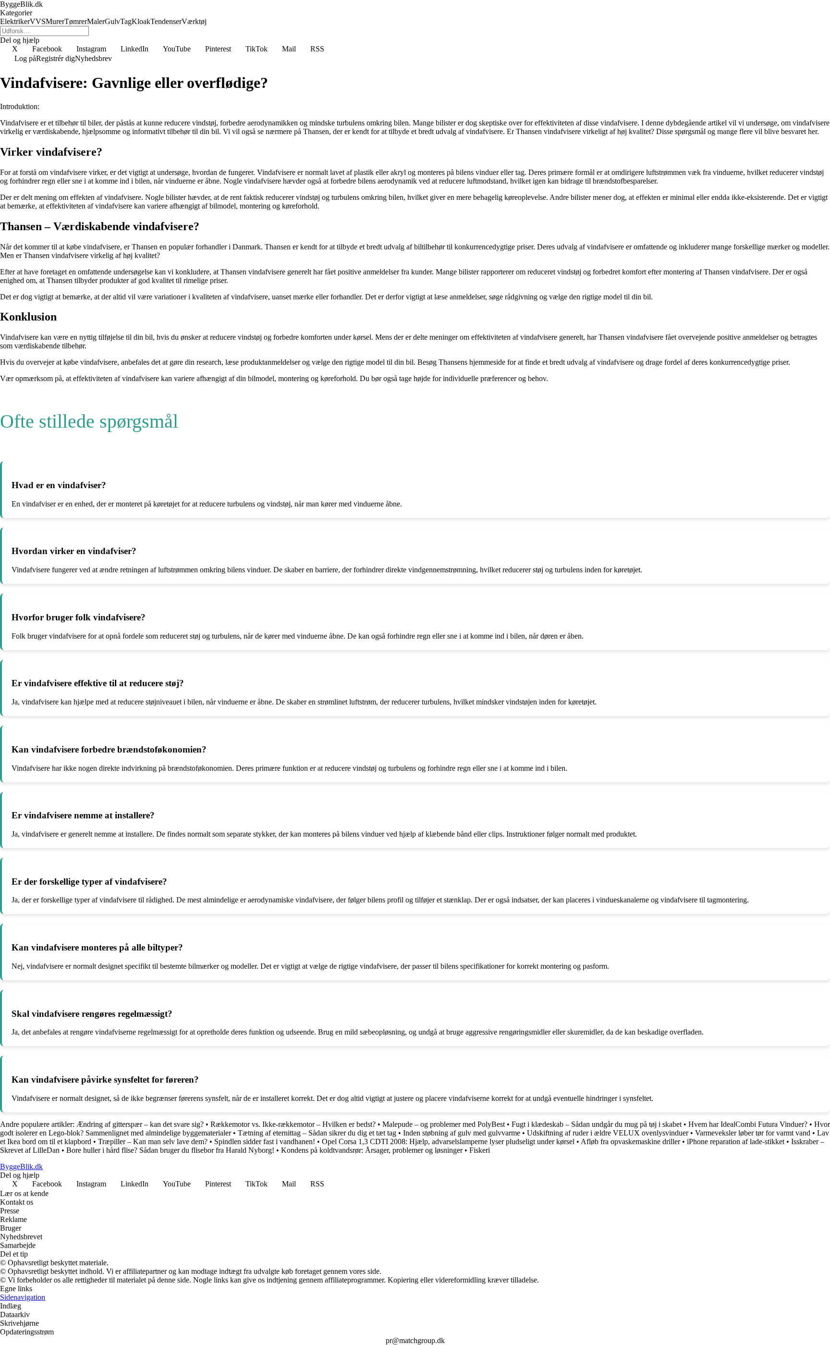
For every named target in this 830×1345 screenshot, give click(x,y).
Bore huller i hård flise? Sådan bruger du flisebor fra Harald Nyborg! (170, 1150)
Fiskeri (479, 1150)
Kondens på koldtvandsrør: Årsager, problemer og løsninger (372, 1150)
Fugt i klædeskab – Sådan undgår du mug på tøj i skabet (597, 1124)
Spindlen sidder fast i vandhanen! (264, 1141)
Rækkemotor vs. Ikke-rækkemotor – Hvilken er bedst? (293, 1124)
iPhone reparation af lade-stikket (735, 1141)
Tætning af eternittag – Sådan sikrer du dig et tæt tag (317, 1133)
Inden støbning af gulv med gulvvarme (461, 1133)
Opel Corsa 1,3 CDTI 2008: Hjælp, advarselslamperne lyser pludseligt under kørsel (448, 1141)
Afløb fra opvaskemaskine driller (630, 1141)
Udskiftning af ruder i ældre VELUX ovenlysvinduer (607, 1133)
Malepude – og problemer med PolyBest (443, 1124)
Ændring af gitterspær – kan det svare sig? (140, 1124)
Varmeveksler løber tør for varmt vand (752, 1133)
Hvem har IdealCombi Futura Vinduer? (747, 1124)
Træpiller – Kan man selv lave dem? (153, 1141)
